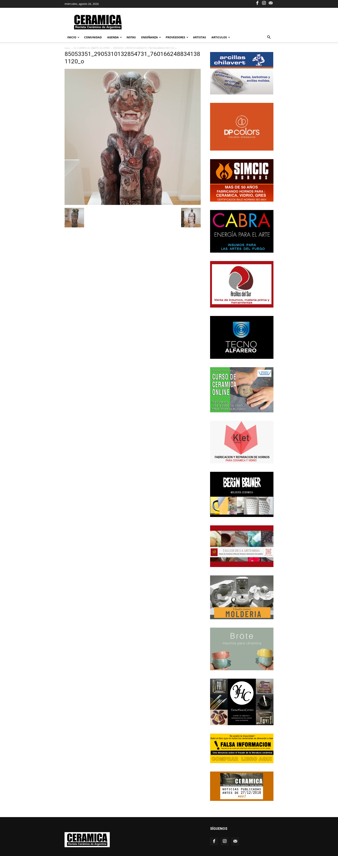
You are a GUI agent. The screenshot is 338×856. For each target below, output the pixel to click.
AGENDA (113, 37)
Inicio (71, 37)
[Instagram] (264, 2)
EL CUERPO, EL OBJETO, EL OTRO (92, 48)
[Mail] (270, 2)
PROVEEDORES (175, 37)
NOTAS (131, 37)
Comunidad (93, 37)
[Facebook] (257, 2)
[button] (268, 37)
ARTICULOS (219, 37)
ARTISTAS (199, 37)
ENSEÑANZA (149, 37)
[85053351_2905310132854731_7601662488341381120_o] (133, 203)
